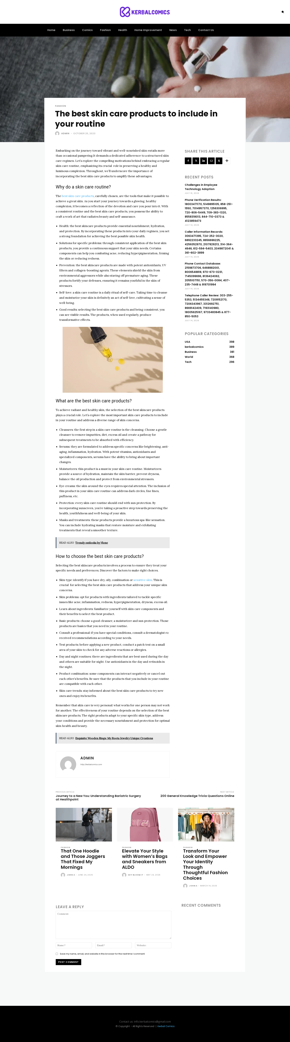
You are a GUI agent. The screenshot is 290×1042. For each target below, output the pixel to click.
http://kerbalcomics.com (91, 764)
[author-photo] (63, 875)
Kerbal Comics (166, 1026)
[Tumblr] (219, 160)
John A (71, 874)
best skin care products (78, 196)
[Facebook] (188, 160)
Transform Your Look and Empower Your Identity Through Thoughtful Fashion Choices (205, 864)
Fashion (60, 106)
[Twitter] (195, 160)
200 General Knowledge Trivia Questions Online (197, 796)
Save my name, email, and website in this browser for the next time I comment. (102, 953)
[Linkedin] (203, 160)
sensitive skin (142, 580)
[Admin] (58, 133)
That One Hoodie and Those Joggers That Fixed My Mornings (83, 859)
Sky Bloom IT (135, 874)
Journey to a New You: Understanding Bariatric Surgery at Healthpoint (98, 797)
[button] (283, 12)
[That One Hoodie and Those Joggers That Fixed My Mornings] (84, 824)
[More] (226, 160)
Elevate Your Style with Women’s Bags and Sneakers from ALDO (144, 859)
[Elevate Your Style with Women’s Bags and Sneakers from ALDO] (145, 824)
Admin (65, 133)
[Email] (211, 160)
